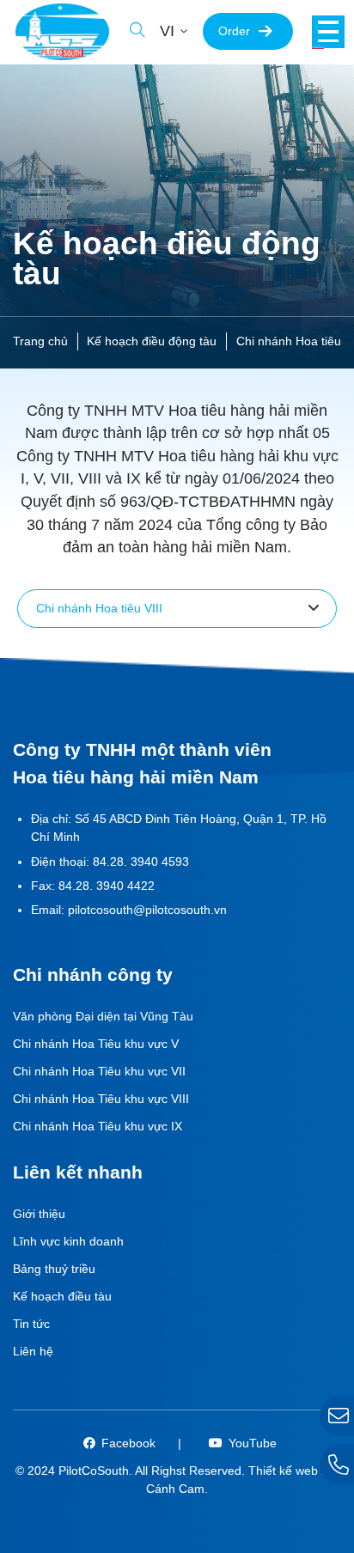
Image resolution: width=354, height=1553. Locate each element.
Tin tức (31, 1324)
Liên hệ (33, 1351)
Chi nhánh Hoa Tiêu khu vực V (96, 1044)
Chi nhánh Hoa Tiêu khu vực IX (97, 1126)
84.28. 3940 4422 (106, 885)
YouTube (253, 1443)
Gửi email (337, 1415)
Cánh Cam (175, 1488)
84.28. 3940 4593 (141, 861)
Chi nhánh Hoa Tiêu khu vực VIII (101, 1098)
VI (167, 31)
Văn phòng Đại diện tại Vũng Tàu (103, 1016)
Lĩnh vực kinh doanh (68, 1241)
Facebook (128, 1443)
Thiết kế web (283, 1470)
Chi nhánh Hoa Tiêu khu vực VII (99, 1071)
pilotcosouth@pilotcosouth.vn (147, 910)
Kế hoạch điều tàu (62, 1296)
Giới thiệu (39, 1214)
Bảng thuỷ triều (54, 1269)
